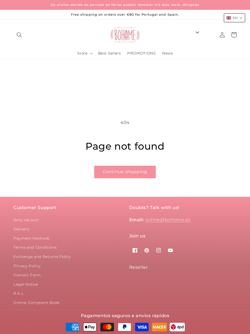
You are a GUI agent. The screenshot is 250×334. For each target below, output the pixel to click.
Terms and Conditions (34, 247)
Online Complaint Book (36, 302)
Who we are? (26, 220)
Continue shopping (125, 171)
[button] (19, 35)
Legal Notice (25, 284)
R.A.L (18, 293)
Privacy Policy (27, 266)
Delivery (21, 229)
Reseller (138, 267)
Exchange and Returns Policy (42, 256)
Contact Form (27, 275)
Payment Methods (31, 238)
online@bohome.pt (167, 219)
